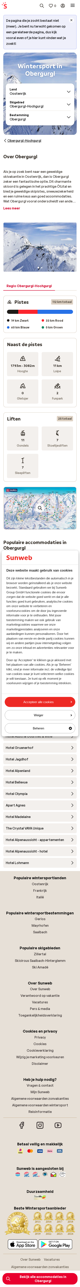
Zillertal (40, 954)
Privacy (40, 1037)
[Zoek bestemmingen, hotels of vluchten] (42, 6)
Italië (40, 897)
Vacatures (40, 1002)
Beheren (38, 728)
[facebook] (22, 1128)
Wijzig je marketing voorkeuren (40, 1057)
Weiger (38, 715)
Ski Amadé (40, 967)
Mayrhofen (40, 925)
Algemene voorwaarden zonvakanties (40, 1098)
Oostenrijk (40, 884)
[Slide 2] (41, 267)
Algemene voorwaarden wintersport (40, 1105)
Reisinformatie (40, 1112)
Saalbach (40, 932)
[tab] (29, 286)
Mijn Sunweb (40, 1092)
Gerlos (40, 919)
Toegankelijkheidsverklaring (40, 1015)
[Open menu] (72, 5)
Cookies (40, 1044)
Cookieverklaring (40, 1050)
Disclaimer (40, 1064)
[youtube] (58, 1128)
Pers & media (40, 1009)
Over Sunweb (40, 989)
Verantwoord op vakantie (40, 996)
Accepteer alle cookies (38, 702)
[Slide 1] (38, 267)
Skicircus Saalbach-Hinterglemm (40, 961)
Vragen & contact (40, 1085)
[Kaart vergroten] (40, 508)
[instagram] (40, 1128)
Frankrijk (40, 890)
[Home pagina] (4, 5)
